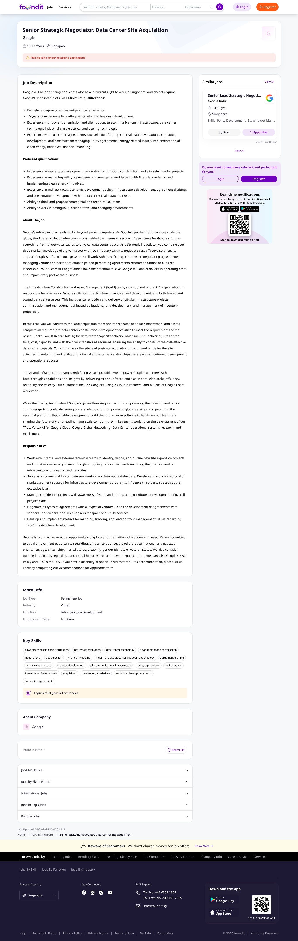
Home (21, 834)
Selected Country (30, 884)
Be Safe (145, 933)
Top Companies (154, 856)
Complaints (165, 933)
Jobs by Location (183, 856)
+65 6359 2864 (165, 892)
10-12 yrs (219, 108)
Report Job (178, 750)
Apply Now (260, 132)
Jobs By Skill (28, 869)
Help (22, 933)
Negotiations (32, 657)
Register (270, 7)
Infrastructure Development (81, 612)
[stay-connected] (84, 892)
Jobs (50, 7)
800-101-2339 (172, 898)
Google (29, 37)
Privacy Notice (98, 933)
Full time (67, 619)
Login (244, 7)
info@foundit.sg (155, 906)
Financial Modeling (79, 657)
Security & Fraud (44, 933)
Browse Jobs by (33, 856)
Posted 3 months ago (266, 141)
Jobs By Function (54, 869)
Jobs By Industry (83, 869)
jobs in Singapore (42, 834)
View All (269, 81)
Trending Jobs (61, 856)
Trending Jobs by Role (121, 856)
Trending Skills (88, 856)
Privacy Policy (72, 933)
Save (226, 132)
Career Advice (238, 856)
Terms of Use (124, 933)
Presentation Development (41, 673)
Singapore (58, 46)
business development (70, 665)
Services (65, 7)
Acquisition (69, 673)
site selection (54, 657)
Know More (202, 846)
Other (65, 605)
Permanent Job (72, 598)
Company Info (211, 856)
